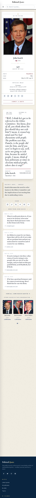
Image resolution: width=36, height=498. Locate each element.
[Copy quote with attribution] (7, 204)
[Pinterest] (15, 473)
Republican (29, 74)
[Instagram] (11, 473)
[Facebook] (3, 473)
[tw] (11, 96)
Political (8, 462)
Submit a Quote (18, 101)
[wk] (18, 96)
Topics (4, 491)
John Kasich (10, 173)
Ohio (31, 76)
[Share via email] (24, 204)
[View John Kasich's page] (18, 36)
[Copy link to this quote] (11, 204)
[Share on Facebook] (20, 204)
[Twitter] (7, 473)
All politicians (5, 485)
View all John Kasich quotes (17, 293)
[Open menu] (3, 7)
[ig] (8, 96)
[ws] (22, 96)
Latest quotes (6, 482)
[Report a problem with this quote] (28, 204)
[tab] (17, 323)
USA (19, 60)
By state (4, 488)
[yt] (15, 96)
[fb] (4, 96)
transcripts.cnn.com (25, 173)
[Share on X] (16, 204)
